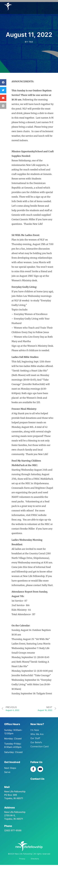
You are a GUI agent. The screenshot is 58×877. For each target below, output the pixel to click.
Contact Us (37, 778)
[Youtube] (40, 769)
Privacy (22, 859)
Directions (35, 859)
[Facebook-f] (33, 769)
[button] (3, 82)
